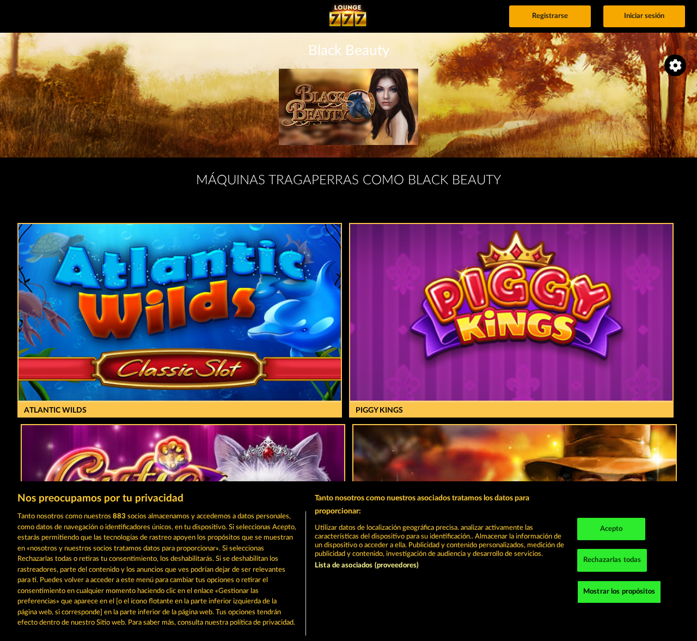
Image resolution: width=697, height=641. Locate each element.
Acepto (611, 529)
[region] (348, 561)
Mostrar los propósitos (619, 591)
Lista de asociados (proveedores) (367, 565)
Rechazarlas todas (612, 560)
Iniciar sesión (644, 16)
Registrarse (550, 16)
